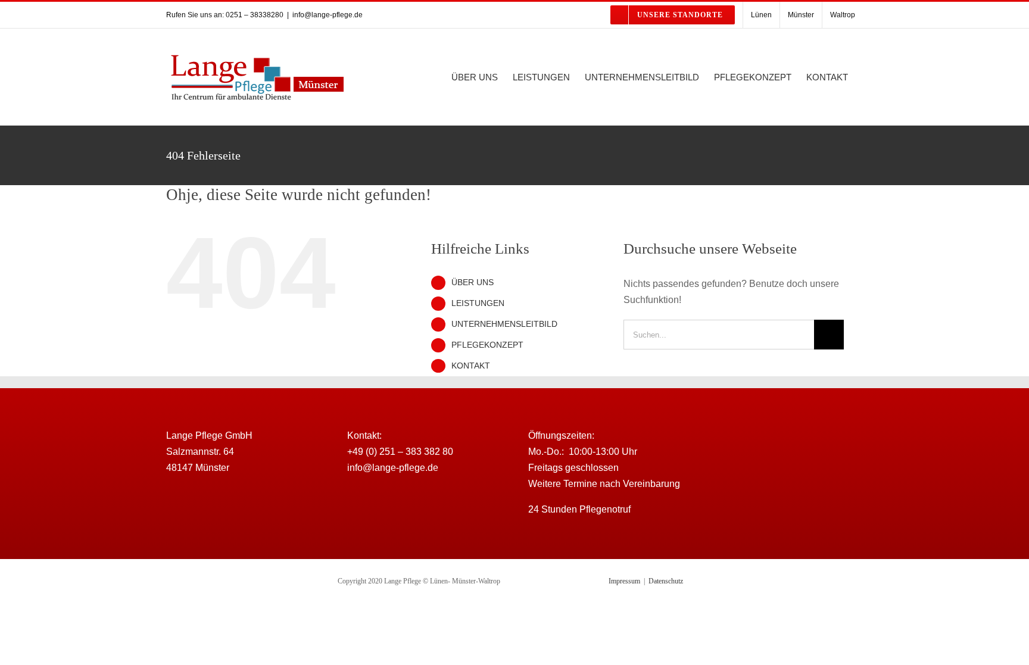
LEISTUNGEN (477, 303)
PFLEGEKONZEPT (487, 344)
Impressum (624, 581)
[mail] (798, 449)
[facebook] (774, 449)
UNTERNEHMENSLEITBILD (504, 324)
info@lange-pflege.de (327, 15)
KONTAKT (470, 365)
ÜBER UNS (472, 282)
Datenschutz (665, 581)
